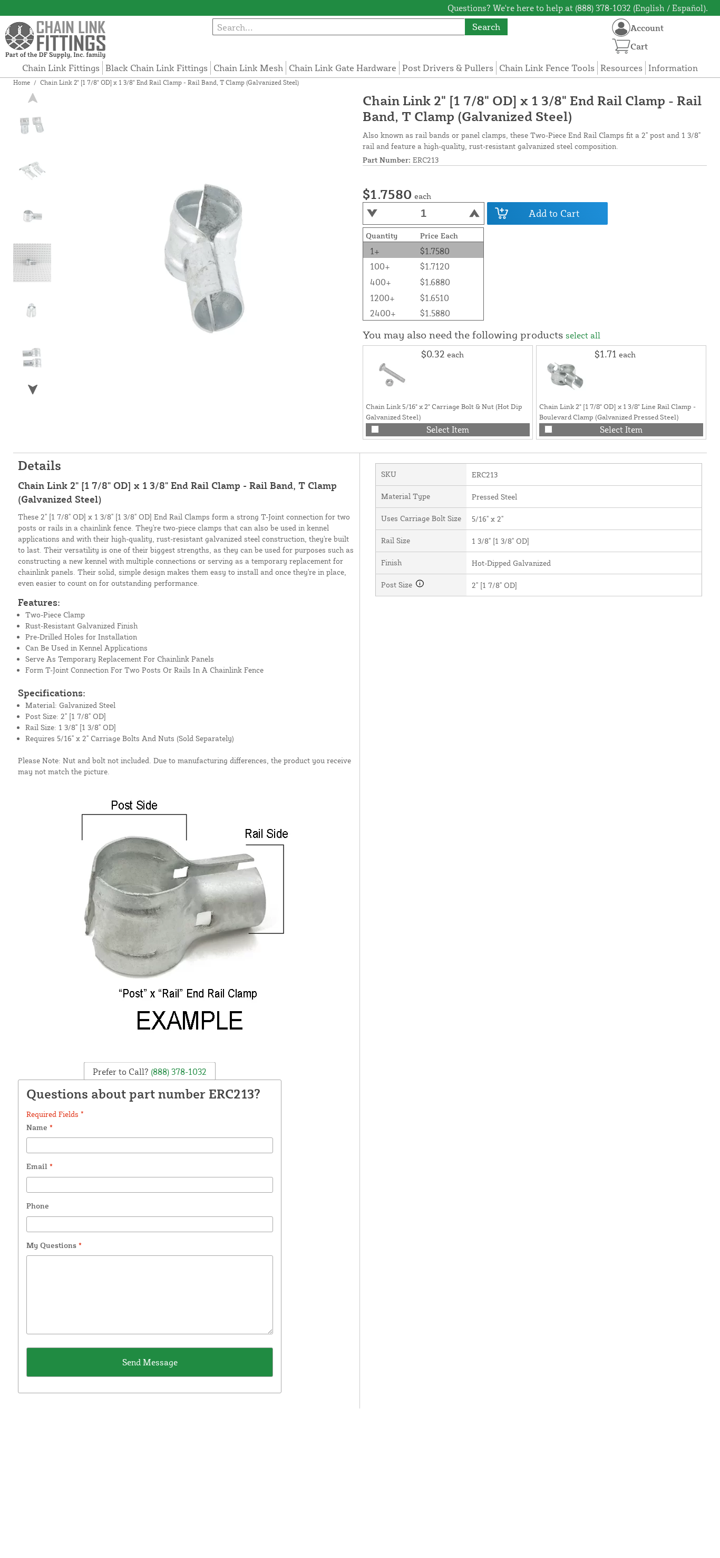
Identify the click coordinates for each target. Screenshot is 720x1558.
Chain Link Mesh (248, 67)
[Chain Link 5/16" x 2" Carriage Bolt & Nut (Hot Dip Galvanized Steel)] (392, 374)
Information (673, 67)
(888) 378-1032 (178, 1071)
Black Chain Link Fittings (156, 67)
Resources (621, 67)
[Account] (621, 27)
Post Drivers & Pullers (447, 67)
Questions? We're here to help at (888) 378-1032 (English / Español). (577, 8)
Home (21, 82)
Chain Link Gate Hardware (342, 67)
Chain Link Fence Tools (547, 67)
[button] (32, 390)
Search (486, 26)
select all (583, 335)
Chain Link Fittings (61, 67)
